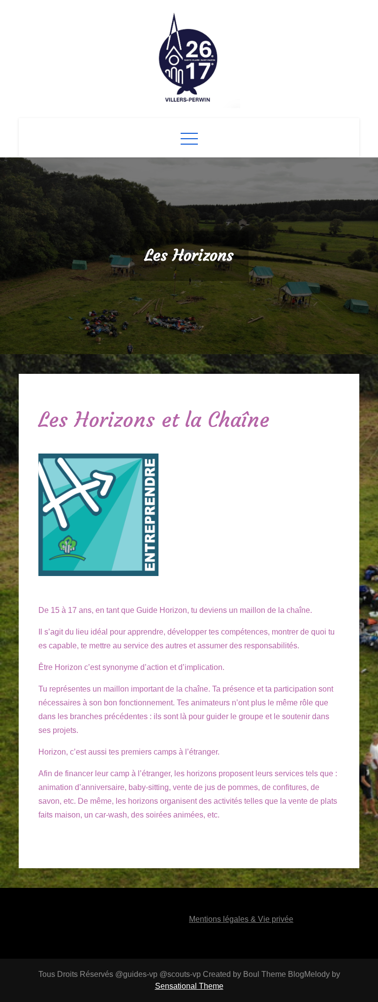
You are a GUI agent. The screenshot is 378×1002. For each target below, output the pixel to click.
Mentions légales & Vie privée (241, 919)
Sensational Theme (189, 986)
